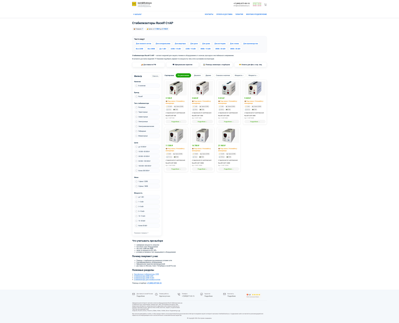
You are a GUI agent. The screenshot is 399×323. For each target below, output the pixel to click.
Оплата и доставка (224, 14)
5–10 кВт (141, 211)
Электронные (143, 121)
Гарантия (239, 14)
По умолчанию (183, 75)
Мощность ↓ (253, 75)
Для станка (234, 43)
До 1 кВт (162, 49)
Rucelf (140, 96)
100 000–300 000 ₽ (144, 166)
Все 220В (139, 49)
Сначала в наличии (223, 75)
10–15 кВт (141, 216)
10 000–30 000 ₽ (144, 151)
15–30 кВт (141, 221)
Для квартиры (180, 43)
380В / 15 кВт (205, 49)
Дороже (208, 75)
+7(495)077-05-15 (188, 296)
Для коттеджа (219, 43)
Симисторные (143, 117)
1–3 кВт (141, 202)
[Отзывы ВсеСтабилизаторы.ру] (253, 296)
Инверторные (143, 136)
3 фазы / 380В (143, 186)
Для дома (206, 43)
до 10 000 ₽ (142, 147)
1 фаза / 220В (143, 181)
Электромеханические (146, 126)
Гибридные (142, 131)
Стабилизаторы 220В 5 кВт (143, 276)
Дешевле (197, 75)
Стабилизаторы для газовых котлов (147, 279)
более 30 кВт (142, 225)
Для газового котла (143, 43)
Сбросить (155, 76)
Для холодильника (163, 43)
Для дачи (194, 43)
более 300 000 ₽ (143, 170)
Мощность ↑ (239, 75)
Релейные (141, 107)
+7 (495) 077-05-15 (242, 3)
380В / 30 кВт (235, 49)
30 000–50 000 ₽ (144, 156)
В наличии (141, 86)
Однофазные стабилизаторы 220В (146, 274)
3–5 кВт (141, 206)
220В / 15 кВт (191, 49)
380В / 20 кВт (220, 49)
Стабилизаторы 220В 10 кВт (144, 278)
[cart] (265, 4)
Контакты (209, 14)
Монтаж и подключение (256, 14)
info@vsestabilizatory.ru (241, 6)
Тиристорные (143, 112)
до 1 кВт (141, 197)
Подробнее (141, 296)
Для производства (250, 43)
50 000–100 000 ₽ (144, 161)
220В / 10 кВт (176, 49)
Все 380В (151, 49)
